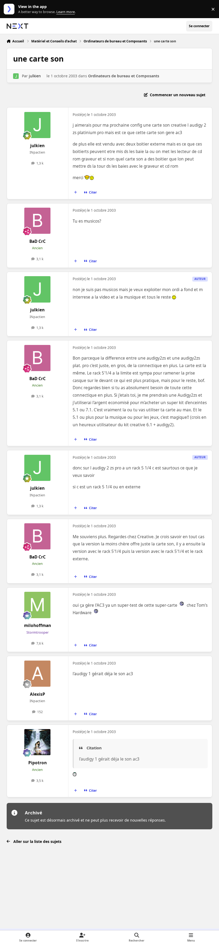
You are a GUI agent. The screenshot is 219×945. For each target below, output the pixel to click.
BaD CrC (37, 241)
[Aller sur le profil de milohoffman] (37, 605)
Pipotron (37, 763)
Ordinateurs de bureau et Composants (123, 75)
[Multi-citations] (75, 192)
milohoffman (37, 625)
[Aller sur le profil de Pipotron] (37, 742)
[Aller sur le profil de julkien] (16, 76)
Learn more (10, 9)
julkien (35, 75)
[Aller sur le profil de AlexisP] (37, 674)
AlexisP (37, 694)
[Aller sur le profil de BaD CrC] (37, 221)
